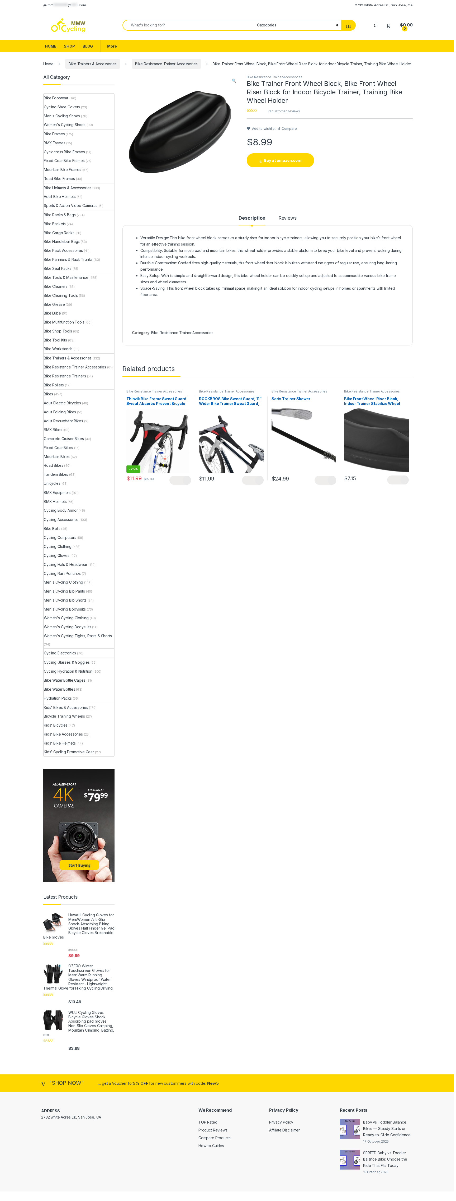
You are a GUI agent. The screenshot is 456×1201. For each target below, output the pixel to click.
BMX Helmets (55, 501)
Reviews (287, 218)
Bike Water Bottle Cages (65, 680)
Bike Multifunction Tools (64, 322)
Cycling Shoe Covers (62, 107)
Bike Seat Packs (58, 268)
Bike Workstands (58, 349)
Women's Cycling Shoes (65, 124)
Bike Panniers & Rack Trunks (68, 259)
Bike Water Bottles (59, 689)
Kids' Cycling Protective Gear (69, 752)
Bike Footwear (56, 98)
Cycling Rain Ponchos (62, 573)
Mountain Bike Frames (62, 169)
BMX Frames (54, 143)
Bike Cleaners (56, 286)
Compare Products (214, 1137)
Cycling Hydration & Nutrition (68, 671)
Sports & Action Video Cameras (70, 205)
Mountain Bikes (57, 456)
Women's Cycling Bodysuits (67, 627)
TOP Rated (207, 1122)
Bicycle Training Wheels (64, 716)
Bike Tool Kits (55, 340)
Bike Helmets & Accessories (67, 188)
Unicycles (52, 483)
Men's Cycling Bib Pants (64, 591)
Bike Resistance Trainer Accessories (166, 64)
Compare (289, 128)
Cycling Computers (60, 537)
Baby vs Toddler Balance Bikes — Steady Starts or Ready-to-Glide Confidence (387, 1128)
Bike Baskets (55, 223)
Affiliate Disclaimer (284, 1130)
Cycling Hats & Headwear (65, 564)
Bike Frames (54, 134)
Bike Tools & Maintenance (66, 277)
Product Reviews (212, 1130)
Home (48, 64)
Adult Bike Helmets (59, 196)
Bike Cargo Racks (59, 232)
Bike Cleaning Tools (61, 295)
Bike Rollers (54, 385)
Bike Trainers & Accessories (92, 64)
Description (252, 218)
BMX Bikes (53, 429)
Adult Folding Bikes (60, 412)
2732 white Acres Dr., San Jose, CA (384, 5)
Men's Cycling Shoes (62, 116)
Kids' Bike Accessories (63, 734)
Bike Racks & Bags (60, 215)
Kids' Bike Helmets (59, 743)
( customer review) (284, 111)
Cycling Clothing (58, 546)
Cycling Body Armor (61, 510)
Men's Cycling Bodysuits (65, 609)
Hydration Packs (58, 698)
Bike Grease (54, 304)
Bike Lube (52, 313)
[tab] (252, 220)
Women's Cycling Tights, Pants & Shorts (78, 636)
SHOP (69, 46)
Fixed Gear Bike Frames (64, 160)
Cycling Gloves (56, 555)
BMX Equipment (57, 492)
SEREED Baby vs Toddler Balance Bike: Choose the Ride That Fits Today (385, 1159)
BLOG (88, 46)
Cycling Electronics (60, 653)
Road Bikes (53, 465)
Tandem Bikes (56, 474)
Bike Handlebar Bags (62, 241)
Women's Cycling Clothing (66, 618)
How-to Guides (211, 1145)
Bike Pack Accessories (63, 250)
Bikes (48, 394)
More (112, 46)
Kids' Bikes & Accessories (66, 707)
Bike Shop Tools (58, 331)
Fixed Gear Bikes (58, 447)
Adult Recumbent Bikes (63, 421)
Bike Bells (52, 528)
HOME (50, 46)
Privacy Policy (281, 1122)
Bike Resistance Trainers (65, 376)
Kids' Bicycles (56, 725)
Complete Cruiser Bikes (64, 438)
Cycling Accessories (61, 519)
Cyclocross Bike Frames (64, 152)
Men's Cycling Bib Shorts (65, 600)
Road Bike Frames (59, 178)
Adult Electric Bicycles (62, 403)
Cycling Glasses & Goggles (67, 662)
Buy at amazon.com (282, 160)
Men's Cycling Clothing (63, 582)
